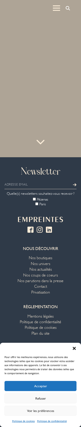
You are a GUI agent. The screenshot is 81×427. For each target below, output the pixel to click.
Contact (40, 286)
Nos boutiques (40, 258)
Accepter (40, 386)
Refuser (40, 398)
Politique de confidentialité (52, 421)
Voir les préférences (40, 411)
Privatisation (40, 292)
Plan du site (41, 333)
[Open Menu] (56, 8)
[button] (74, 348)
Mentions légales (40, 316)
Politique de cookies (23, 421)
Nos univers (40, 263)
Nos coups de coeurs (40, 275)
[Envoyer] (74, 184)
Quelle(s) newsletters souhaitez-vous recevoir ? (40, 194)
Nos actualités (40, 269)
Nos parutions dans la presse (40, 281)
